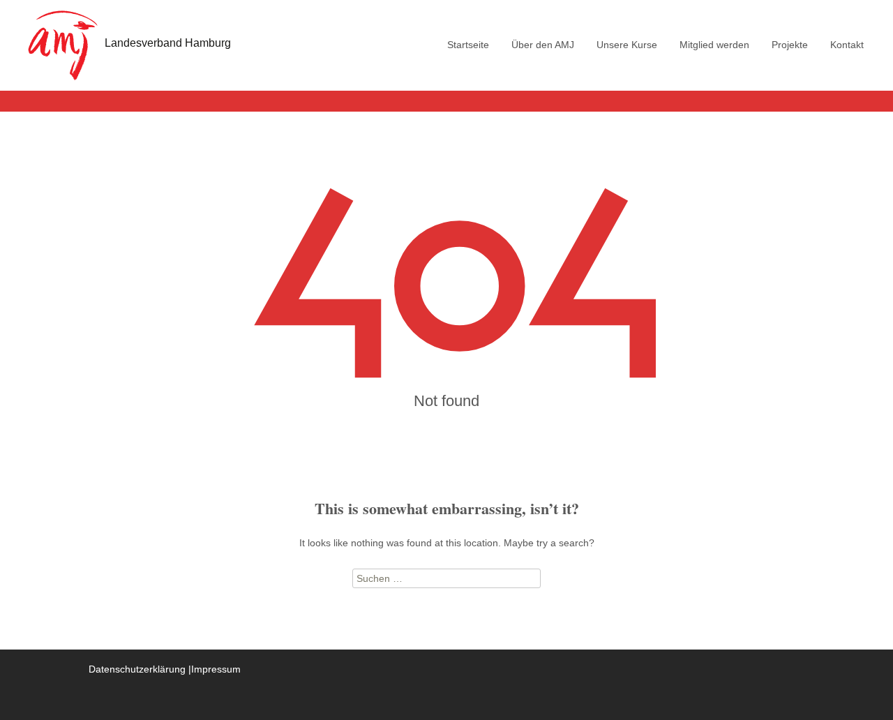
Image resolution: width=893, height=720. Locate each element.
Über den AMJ (542, 44)
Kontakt (847, 44)
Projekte (790, 44)
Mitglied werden (714, 44)
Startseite (468, 44)
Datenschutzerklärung (137, 669)
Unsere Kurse (626, 44)
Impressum (216, 669)
